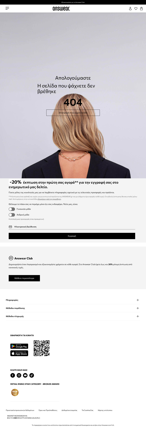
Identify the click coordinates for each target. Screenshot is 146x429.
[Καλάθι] (141, 8)
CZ (13, 418)
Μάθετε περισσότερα (24, 278)
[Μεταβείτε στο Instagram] (19, 375)
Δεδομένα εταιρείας (69, 410)
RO (26, 418)
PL (24, 418)
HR (18, 418)
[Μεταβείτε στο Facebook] (12, 375)
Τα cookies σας (87, 410)
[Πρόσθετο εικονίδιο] (14, 392)
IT (22, 418)
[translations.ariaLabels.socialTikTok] (31, 375)
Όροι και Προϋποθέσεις (48, 410)
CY (11, 418)
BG (8, 418)
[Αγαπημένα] (136, 8)
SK (30, 418)
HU (20, 418)
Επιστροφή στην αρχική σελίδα (73, 112)
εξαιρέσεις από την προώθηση (49, 199)
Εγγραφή (72, 236)
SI (28, 418)
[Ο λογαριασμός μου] (130, 8)
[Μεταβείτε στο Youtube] (25, 375)
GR (15, 418)
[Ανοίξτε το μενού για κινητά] (7, 8)
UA (32, 418)
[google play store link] (19, 346)
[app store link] (19, 353)
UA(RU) (37, 418)
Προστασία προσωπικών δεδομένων (20, 410)
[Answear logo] (61, 9)
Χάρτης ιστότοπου (105, 410)
